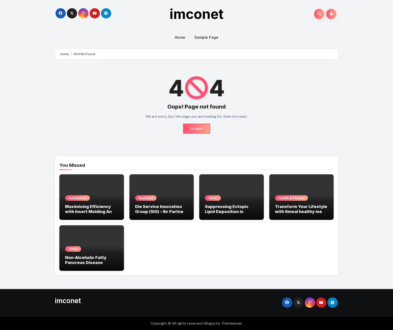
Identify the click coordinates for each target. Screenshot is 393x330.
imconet (197, 14)
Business (146, 198)
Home (180, 37)
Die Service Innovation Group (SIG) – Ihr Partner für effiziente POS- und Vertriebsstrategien (160, 214)
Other (212, 198)
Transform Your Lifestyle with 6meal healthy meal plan (301, 211)
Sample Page (206, 37)
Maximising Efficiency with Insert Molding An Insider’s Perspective (88, 211)
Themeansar (231, 323)
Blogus (209, 323)
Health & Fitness (291, 198)
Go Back (196, 129)
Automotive (77, 198)
